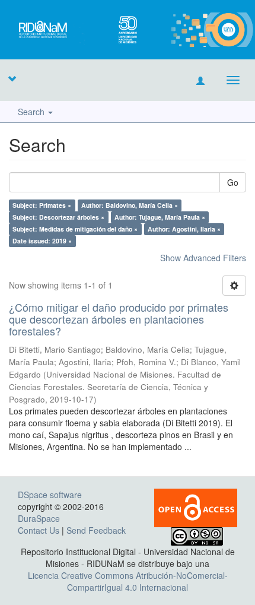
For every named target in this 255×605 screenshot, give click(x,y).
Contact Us (38, 530)
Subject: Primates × (41, 205)
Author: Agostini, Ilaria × (184, 228)
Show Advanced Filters (203, 258)
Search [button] (32, 112)
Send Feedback (96, 530)
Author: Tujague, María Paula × (159, 217)
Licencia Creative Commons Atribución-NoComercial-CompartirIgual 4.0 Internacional (128, 581)
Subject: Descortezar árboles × (58, 217)
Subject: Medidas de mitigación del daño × (75, 228)
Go (232, 182)
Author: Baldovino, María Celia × (129, 205)
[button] (12, 78)
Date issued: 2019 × (42, 240)
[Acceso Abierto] (195, 507)
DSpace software (50, 495)
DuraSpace (39, 518)
